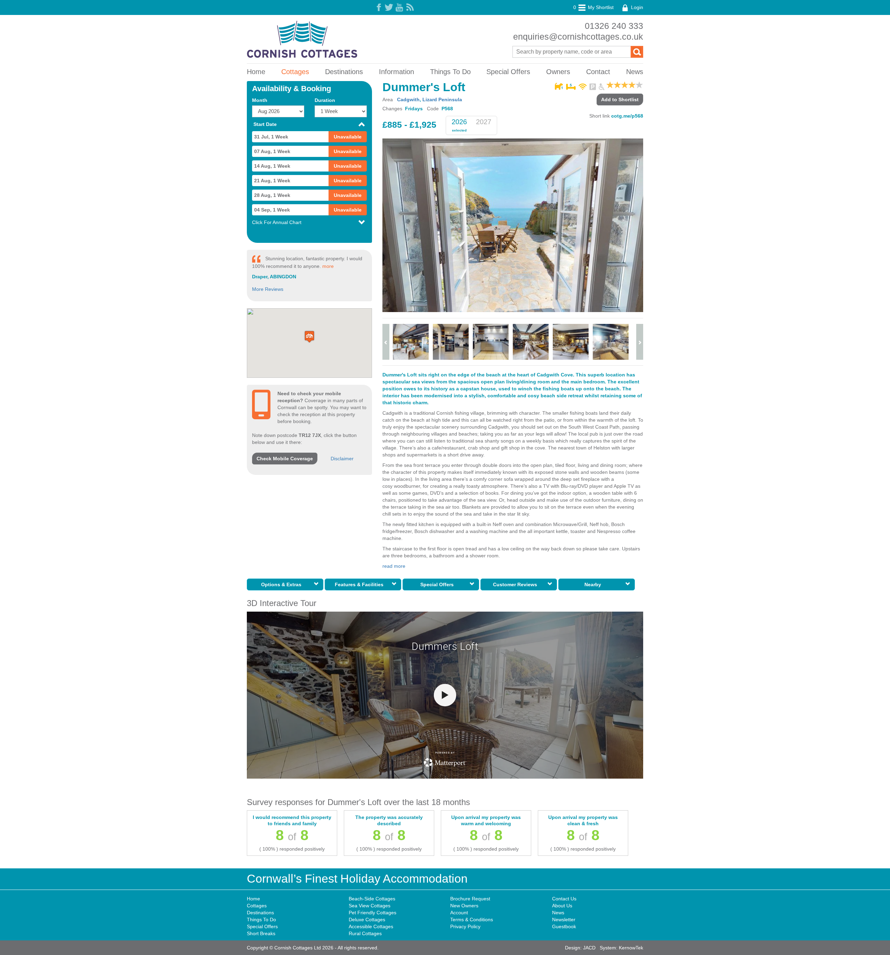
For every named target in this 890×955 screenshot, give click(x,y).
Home (256, 71)
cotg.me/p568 (627, 116)
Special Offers (508, 71)
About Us (562, 905)
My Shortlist (593, 7)
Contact (598, 71)
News (634, 71)
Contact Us (564, 898)
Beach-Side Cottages (372, 898)
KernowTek (631, 947)
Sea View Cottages (369, 905)
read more (393, 566)
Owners (558, 71)
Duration (325, 100)
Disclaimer (342, 458)
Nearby (594, 584)
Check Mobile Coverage (285, 458)
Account (459, 912)
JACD (589, 947)
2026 (459, 122)
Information (396, 71)
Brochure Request (470, 898)
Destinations (344, 71)
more (328, 266)
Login (636, 7)
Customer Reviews (516, 584)
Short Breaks (261, 933)
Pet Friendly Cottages (372, 912)
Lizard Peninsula (442, 99)
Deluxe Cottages (367, 919)
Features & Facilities (360, 584)
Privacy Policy (465, 926)
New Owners (464, 905)
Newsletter (563, 919)
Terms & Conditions (471, 919)
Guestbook (564, 926)
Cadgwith (408, 99)
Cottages (295, 71)
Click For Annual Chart (276, 222)
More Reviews (267, 289)
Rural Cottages (365, 933)
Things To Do (450, 71)
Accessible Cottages (371, 926)
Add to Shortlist (620, 99)
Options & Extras (282, 584)
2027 (483, 122)
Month (259, 100)
